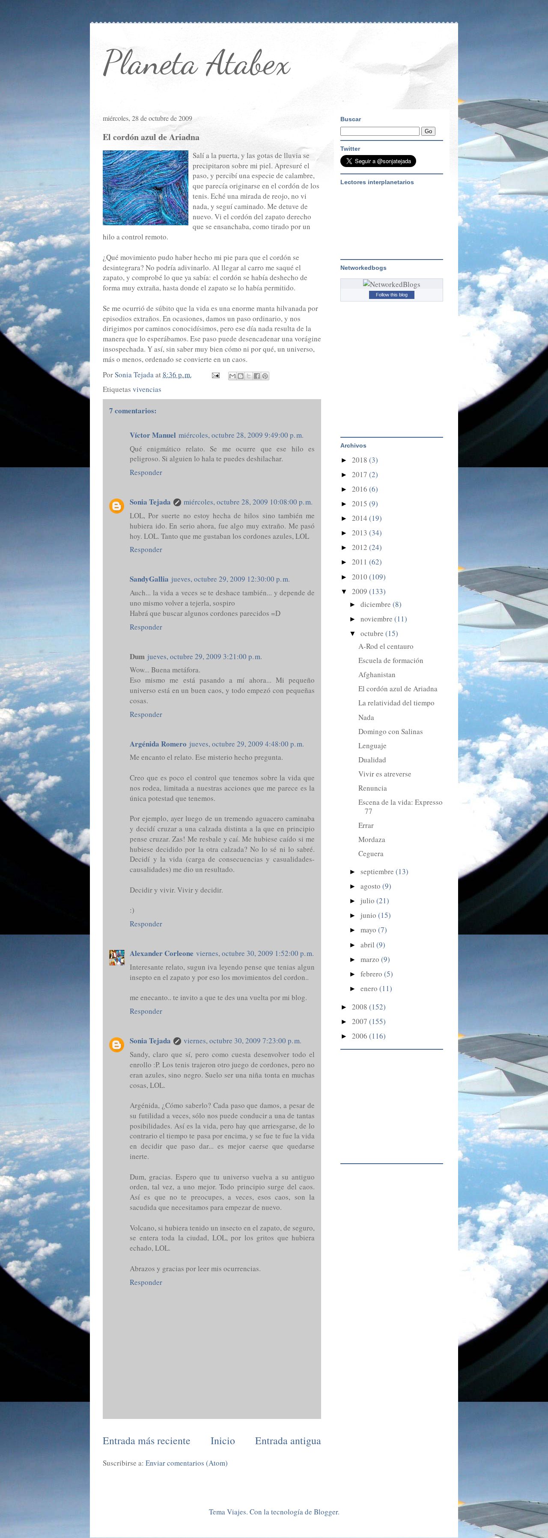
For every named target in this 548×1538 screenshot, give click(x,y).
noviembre (377, 619)
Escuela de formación (390, 660)
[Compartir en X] (248, 376)
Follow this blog (392, 294)
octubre (372, 633)
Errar (366, 825)
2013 (360, 533)
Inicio (223, 1440)
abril (368, 945)
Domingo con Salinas (390, 731)
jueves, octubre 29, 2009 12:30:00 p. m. (230, 579)
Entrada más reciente (147, 1440)
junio (369, 915)
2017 (360, 474)
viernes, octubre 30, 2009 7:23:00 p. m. (242, 1040)
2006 (360, 1036)
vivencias (147, 389)
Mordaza (371, 839)
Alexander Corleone (162, 953)
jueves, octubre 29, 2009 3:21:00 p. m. (204, 656)
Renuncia (372, 788)
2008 (360, 1007)
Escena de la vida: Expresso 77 (400, 806)
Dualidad (372, 760)
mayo (369, 930)
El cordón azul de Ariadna (398, 688)
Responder (146, 472)
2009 (360, 591)
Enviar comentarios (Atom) (187, 1463)
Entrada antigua (288, 1440)
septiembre (378, 871)
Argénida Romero (158, 743)
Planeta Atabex (196, 62)
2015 (360, 503)
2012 (360, 547)
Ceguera (371, 853)
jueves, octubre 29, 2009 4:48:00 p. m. (246, 744)
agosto (371, 886)
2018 (360, 460)
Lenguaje (372, 745)
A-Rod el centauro (386, 646)
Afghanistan (377, 674)
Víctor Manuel (153, 435)
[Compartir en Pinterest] (265, 376)
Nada (366, 717)
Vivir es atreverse (384, 774)
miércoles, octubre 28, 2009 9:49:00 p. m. (241, 435)
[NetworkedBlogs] (391, 284)
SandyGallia (149, 578)
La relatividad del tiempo (396, 703)
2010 (360, 577)
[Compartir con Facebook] (257, 376)
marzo (370, 959)
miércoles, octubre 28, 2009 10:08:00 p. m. (248, 502)
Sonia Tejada (150, 501)
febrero (372, 974)
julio (368, 900)
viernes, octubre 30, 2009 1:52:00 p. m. (255, 953)
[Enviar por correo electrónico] (232, 376)
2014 (360, 518)
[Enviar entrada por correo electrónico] (214, 374)
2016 (360, 489)
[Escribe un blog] (240, 376)
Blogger (326, 1512)
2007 (360, 1021)
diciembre (376, 604)
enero (369, 988)
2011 (360, 562)
